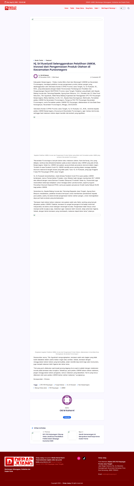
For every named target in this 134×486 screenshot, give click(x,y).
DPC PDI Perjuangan (46, 385)
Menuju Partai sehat (41, 388)
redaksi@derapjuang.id (109, 474)
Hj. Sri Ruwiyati (71, 385)
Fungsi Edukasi (59, 385)
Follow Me (67, 417)
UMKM (63, 388)
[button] (123, 8)
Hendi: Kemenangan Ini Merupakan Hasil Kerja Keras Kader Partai (89, 436)
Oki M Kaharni (44, 75)
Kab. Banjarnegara (83, 385)
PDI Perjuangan (54, 388)
